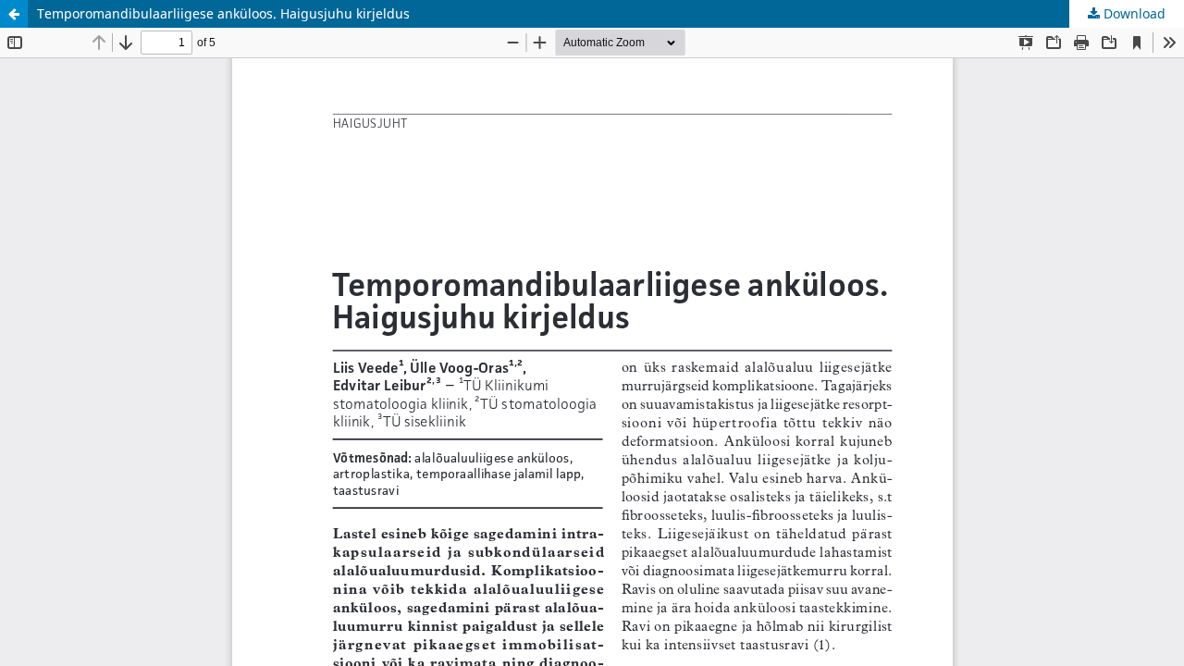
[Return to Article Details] (14, 14)
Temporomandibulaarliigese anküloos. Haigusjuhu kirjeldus (223, 13)
